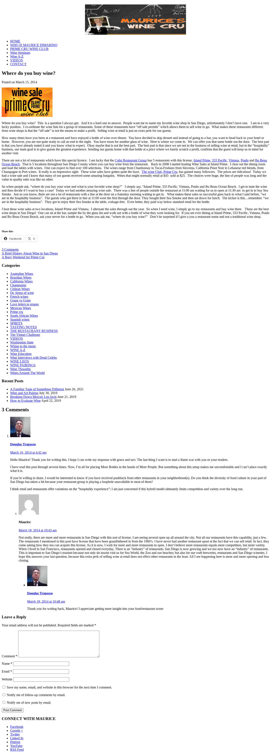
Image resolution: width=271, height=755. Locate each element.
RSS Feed (17, 749)
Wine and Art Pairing (24, 393)
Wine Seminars (20, 52)
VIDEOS (16, 60)
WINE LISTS (19, 361)
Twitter (15, 734)
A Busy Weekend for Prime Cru (23, 257)
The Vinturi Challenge (25, 334)
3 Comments (10, 249)
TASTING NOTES (23, 327)
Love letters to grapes (24, 304)
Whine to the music (23, 346)
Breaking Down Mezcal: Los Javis (33, 397)
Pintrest (15, 742)
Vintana (234, 160)
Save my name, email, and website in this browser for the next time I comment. (59, 687)
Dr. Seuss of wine (22, 293)
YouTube (16, 746)
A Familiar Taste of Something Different (37, 389)
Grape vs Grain (20, 300)
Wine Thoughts (20, 369)
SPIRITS (16, 323)
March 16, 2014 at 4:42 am (28, 452)
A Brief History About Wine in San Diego (30, 253)
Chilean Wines (20, 289)
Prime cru (16, 312)
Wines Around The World (27, 373)
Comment (9, 656)
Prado (245, 160)
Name (7, 663)
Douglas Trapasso (23, 444)
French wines (19, 296)
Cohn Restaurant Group (131, 160)
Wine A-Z (17, 56)
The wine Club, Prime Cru (159, 172)
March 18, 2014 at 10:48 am (46, 601)
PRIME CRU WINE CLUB (29, 49)
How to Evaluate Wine (25, 400)
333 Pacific (219, 160)
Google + (16, 730)
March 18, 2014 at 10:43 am (38, 530)
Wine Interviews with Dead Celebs (33, 357)
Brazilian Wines (20, 277)
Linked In (16, 738)
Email (7, 671)
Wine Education (21, 354)
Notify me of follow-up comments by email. (36, 695)
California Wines (21, 281)
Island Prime (202, 160)
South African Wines (24, 315)
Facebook (16, 727)
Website (7, 679)
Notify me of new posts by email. (29, 702)
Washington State (21, 342)
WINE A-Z (17, 350)
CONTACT (18, 64)
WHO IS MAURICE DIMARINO (33, 45)
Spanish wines (19, 319)
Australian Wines (21, 273)
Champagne (18, 285)
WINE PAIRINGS (23, 365)
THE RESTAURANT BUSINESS (34, 331)
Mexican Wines (20, 308)
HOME (15, 41)
